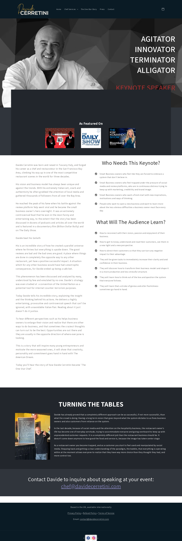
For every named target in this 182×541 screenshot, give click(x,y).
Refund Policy (89, 513)
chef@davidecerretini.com (91, 486)
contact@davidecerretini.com (94, 519)
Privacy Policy (74, 513)
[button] (71, 9)
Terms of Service (106, 513)
